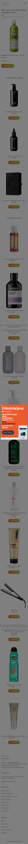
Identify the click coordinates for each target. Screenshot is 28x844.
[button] (8, 432)
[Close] (2, 406)
